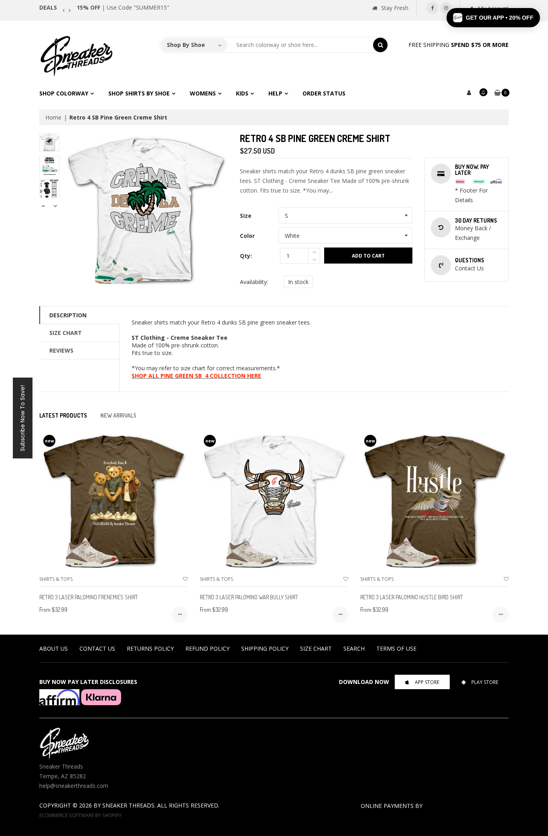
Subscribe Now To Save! (22, 418)
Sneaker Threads (128, 805)
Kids (242, 93)
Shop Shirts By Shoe (139, 93)
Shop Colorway (63, 93)
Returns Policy (150, 648)
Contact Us (97, 648)
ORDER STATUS (323, 93)
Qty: (246, 256)
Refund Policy (207, 648)
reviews (61, 350)
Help (275, 93)
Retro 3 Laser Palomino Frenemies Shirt (88, 597)
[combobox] (300, 45)
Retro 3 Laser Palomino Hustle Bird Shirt (411, 597)
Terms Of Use (396, 648)
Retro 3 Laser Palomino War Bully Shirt (249, 597)
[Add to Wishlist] (185, 579)
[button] (493, 17)
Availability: (254, 282)
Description (68, 315)
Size (246, 215)
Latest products (63, 415)
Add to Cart (368, 255)
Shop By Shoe (186, 45)
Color (247, 235)
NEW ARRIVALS (118, 415)
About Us (53, 648)
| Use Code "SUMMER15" (123, 7)
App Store (427, 682)
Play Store (484, 682)
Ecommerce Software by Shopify (80, 815)
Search (354, 648)
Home (53, 117)
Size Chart (65, 333)
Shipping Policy (264, 648)
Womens (203, 93)
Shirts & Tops (56, 579)
